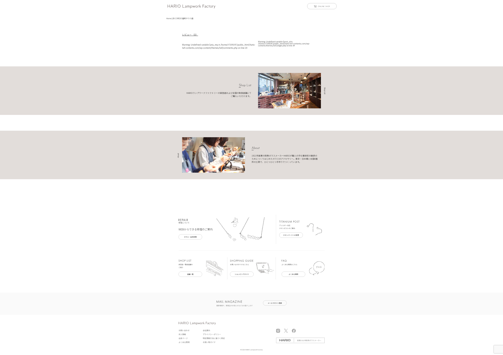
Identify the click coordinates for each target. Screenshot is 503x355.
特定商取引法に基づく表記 (214, 338)
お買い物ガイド (209, 342)
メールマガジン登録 (275, 303)
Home (168, 18)
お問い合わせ (184, 330)
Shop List (245, 85)
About (256, 148)
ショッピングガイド (242, 274)
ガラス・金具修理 (190, 237)
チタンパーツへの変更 (291, 235)
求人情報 (182, 334)
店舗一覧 (190, 274)
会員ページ (183, 338)
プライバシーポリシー (212, 334)
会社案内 (206, 330)
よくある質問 (293, 274)
